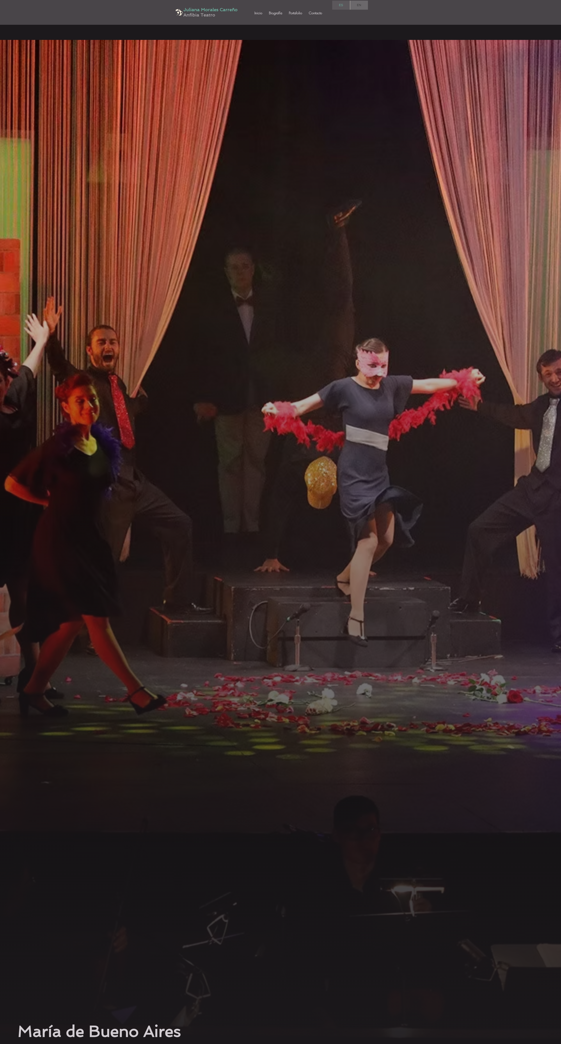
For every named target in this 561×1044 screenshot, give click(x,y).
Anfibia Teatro (199, 15)
